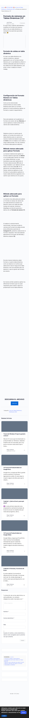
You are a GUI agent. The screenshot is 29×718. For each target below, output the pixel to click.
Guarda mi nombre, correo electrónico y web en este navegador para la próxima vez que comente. (14, 634)
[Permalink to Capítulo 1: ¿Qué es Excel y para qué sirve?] (14, 493)
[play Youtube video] (14, 41)
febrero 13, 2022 (10, 23)
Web (4, 624)
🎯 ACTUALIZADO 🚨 (9, 7)
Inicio (2, 7)
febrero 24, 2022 (10, 484)
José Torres (9, 22)
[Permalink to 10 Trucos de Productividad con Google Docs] (14, 460)
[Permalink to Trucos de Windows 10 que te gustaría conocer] (14, 426)
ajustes (23, 712)
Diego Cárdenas (10, 449)
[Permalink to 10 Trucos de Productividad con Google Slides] (14, 525)
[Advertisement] (14, 343)
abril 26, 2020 (9, 585)
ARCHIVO (14, 403)
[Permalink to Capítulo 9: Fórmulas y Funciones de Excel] (14, 561)
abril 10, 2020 (9, 516)
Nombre (6, 611)
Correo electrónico (8, 618)
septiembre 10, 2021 (11, 450)
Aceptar (4, 715)
